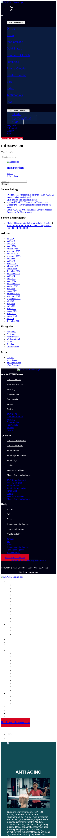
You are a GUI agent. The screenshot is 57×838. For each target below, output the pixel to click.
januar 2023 (12, 291)
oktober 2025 (12, 253)
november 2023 (13, 283)
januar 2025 (12, 268)
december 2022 (13, 293)
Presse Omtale (16, 68)
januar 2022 (12, 311)
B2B (9, 644)
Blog (9, 81)
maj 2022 (11, 303)
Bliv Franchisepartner (28, 572)
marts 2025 (11, 263)
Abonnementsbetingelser (18, 524)
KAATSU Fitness (14, 379)
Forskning (13, 61)
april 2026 (11, 244)
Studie (9, 341)
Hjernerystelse (21, 630)
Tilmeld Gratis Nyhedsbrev (19, 475)
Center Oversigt (17, 75)
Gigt (15, 634)
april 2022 (11, 306)
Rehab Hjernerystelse (16, 455)
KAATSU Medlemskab (16, 440)
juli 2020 (10, 318)
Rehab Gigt (12, 460)
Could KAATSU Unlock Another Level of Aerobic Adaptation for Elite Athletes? (29, 211)
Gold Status (14, 48)
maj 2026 (11, 241)
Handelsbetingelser (15, 529)
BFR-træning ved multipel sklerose (22, 200)
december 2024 (13, 271)
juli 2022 (10, 301)
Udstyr (10, 465)
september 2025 (13, 256)
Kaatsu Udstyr (13, 337)
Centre (10, 409)
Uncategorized (13, 346)
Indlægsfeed (12, 360)
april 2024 (11, 278)
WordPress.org (13, 365)
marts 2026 (11, 246)
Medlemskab (15, 42)
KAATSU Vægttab (15, 445)
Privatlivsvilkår (13, 534)
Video (10, 88)
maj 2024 (11, 276)
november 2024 (13, 273)
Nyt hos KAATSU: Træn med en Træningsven (27, 202)
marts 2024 (11, 281)
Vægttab (11, 637)
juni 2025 (11, 258)
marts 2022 (11, 308)
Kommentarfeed (14, 362)
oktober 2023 (12, 286)
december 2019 (13, 321)
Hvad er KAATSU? (18, 55)
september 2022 (13, 298)
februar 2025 (12, 266)
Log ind (10, 357)
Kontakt (10, 509)
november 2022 (13, 296)
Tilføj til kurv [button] (12, 176)
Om (8, 581)
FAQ (9, 101)
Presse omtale (13, 394)
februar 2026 (12, 249)
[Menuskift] (2, 15)
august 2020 (12, 316)
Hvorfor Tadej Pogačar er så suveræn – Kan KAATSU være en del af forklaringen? (31, 196)
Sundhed (10, 344)
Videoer (10, 404)
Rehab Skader (13, 450)
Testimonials (15, 95)
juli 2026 (10, 239)
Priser (10, 35)
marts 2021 (11, 313)
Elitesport (12, 639)
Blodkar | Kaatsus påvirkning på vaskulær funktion (29, 223)
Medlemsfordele (14, 339)
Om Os (11, 28)
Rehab (10, 624)
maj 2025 (11, 261)
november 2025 (13, 251)
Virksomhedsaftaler (15, 470)
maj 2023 (11, 288)
